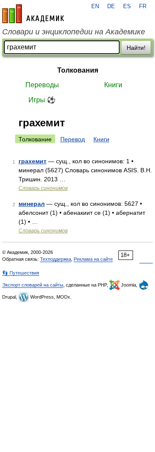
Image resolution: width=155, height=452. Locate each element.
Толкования (77, 70)
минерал (32, 203)
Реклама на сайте (93, 259)
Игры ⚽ (42, 100)
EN (95, 6)
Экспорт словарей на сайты (32, 284)
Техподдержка (55, 259)
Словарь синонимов (43, 188)
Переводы (42, 85)
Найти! (136, 47)
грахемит (32, 161)
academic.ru (33, 13)
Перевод (72, 139)
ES (127, 6)
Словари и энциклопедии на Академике (73, 31)
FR (142, 6)
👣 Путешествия (20, 272)
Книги (113, 85)
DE (111, 6)
